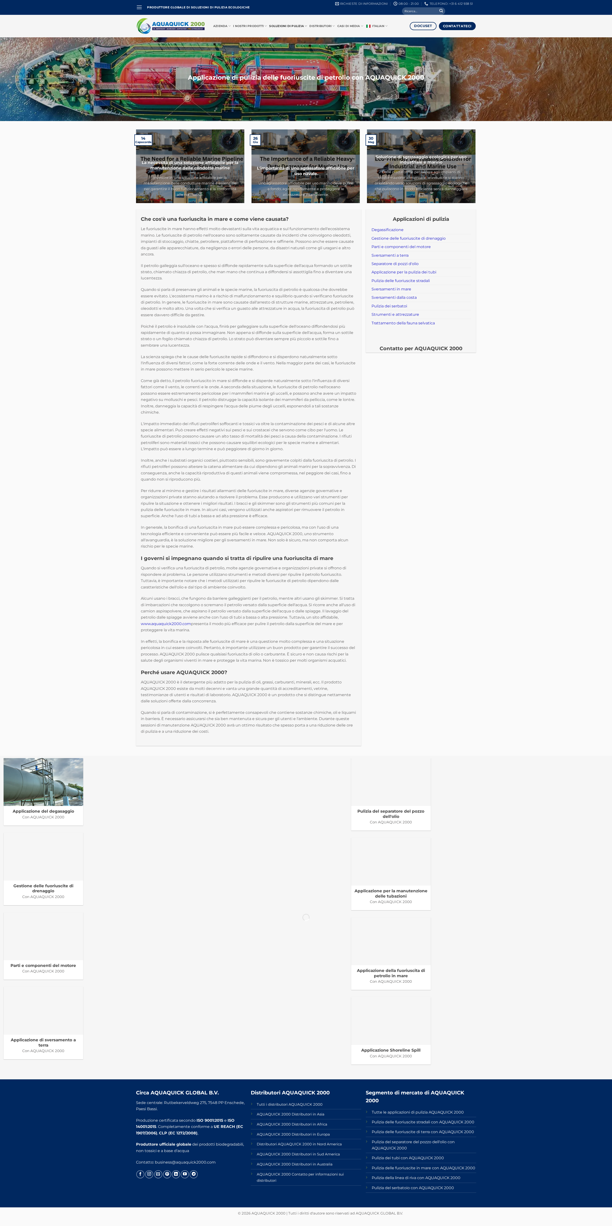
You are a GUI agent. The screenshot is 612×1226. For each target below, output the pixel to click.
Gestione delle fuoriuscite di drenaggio (409, 238)
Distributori (320, 26)
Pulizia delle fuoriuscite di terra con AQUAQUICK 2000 (423, 1131)
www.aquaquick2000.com (166, 623)
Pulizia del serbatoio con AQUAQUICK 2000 (413, 1187)
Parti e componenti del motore (401, 246)
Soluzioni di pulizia (286, 26)
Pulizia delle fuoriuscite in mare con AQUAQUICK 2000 (423, 1167)
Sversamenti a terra (390, 255)
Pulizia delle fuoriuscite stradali (401, 280)
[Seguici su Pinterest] (167, 1174)
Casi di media (348, 26)
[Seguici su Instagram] (149, 1174)
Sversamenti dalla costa (394, 297)
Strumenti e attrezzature (395, 314)
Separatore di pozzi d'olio (395, 263)
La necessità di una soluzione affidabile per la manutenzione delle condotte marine (190, 165)
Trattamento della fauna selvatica (403, 323)
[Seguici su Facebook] (140, 1174)
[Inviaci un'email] (158, 1174)
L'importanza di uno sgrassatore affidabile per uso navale (305, 171)
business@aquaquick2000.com (185, 1162)
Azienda (220, 26)
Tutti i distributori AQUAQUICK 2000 (289, 1104)
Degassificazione (388, 229)
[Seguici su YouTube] (185, 1174)
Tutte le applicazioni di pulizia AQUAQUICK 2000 (418, 1112)
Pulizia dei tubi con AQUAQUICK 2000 (408, 1157)
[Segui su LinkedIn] (176, 1174)
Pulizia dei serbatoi (389, 306)
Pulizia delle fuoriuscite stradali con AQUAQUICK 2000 (423, 1122)
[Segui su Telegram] (194, 1174)
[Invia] (441, 11)
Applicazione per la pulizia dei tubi (404, 272)
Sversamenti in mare (391, 289)
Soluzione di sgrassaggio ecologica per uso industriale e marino (421, 159)
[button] (139, 7)
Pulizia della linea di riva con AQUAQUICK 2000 (416, 1177)
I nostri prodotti (248, 26)
